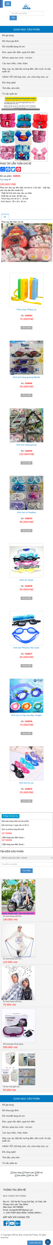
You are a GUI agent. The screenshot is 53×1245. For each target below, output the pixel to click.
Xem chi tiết (26, 328)
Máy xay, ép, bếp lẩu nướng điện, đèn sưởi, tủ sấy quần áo (26, 70)
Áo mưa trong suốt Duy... (13, 1001)
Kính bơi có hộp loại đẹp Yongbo (26, 715)
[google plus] (18, 1225)
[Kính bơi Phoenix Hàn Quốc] (26, 628)
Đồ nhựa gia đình (10, 41)
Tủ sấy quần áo (9, 93)
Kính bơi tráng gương (26, 445)
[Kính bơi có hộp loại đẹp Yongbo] (26, 696)
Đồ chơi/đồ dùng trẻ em (13, 46)
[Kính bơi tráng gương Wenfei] (26, 358)
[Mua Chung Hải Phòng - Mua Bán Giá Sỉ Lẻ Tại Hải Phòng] (26, 6)
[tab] (4, 217)
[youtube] (12, 1225)
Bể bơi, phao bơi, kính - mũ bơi (17, 57)
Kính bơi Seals (26, 580)
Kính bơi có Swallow (26, 512)
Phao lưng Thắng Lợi (26, 309)
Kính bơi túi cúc (26, 783)
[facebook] (6, 1225)
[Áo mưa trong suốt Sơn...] (18, 897)
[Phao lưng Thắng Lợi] (26, 287)
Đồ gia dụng (8, 35)
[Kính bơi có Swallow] (26, 493)
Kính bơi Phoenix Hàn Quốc (26, 647)
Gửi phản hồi (36, 1243)
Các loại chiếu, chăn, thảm (15, 63)
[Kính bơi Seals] (26, 560)
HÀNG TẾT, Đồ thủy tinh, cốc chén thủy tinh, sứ (25, 77)
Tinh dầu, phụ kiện (11, 88)
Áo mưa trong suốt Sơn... (13, 916)
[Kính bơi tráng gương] (26, 425)
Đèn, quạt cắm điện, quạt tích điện (18, 52)
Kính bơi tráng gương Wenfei (26, 377)
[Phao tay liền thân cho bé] (24, 137)
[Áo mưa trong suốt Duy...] (18, 983)
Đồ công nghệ (9, 82)
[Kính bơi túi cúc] (26, 763)
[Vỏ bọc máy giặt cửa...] (18, 1068)
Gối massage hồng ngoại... (13, 1044)
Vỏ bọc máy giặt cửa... (12, 1087)
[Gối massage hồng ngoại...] (18, 1025)
